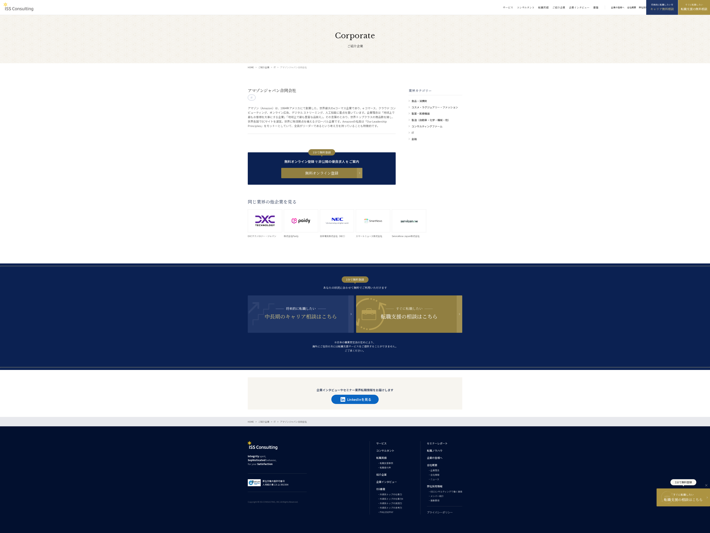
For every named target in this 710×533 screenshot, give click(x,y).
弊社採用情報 (645, 7)
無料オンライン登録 (321, 173)
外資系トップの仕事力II (391, 498)
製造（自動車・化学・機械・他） (431, 120)
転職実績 (543, 7)
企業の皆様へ (617, 7)
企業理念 (434, 470)
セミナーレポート (437, 443)
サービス (508, 7)
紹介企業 (381, 474)
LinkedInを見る (359, 399)
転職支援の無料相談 (694, 9)
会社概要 (631, 7)
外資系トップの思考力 (391, 507)
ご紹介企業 (558, 7)
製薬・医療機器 (421, 113)
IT (413, 133)
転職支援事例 (386, 463)
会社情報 (434, 474)
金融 (414, 139)
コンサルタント (526, 7)
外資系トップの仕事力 (391, 494)
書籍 (595, 7)
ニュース (434, 479)
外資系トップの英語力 (391, 503)
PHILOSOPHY (386, 512)
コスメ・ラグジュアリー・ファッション (435, 107)
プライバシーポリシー (440, 512)
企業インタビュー (579, 7)
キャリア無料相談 (662, 9)
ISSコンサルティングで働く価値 (446, 491)
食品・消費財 (419, 101)
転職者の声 (385, 467)
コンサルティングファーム (427, 126)
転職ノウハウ (434, 450)
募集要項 (434, 500)
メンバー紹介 (437, 496)
